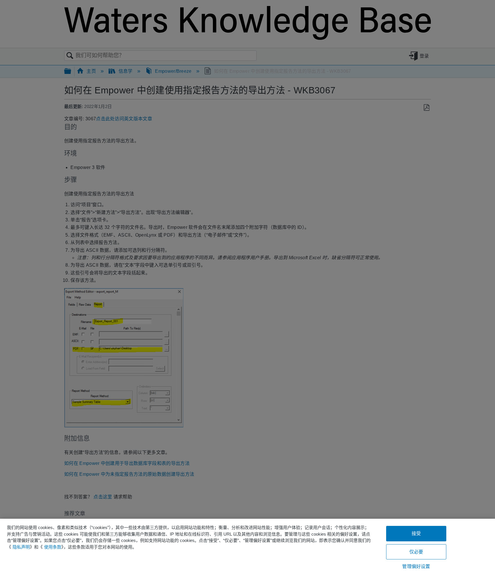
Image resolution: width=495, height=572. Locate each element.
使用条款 (52, 547)
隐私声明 (21, 547)
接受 (416, 533)
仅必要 (416, 551)
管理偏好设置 (416, 566)
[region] (247, 545)
